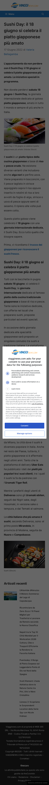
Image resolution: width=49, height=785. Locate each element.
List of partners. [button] (37, 404)
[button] (24, 389)
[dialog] (24, 392)
